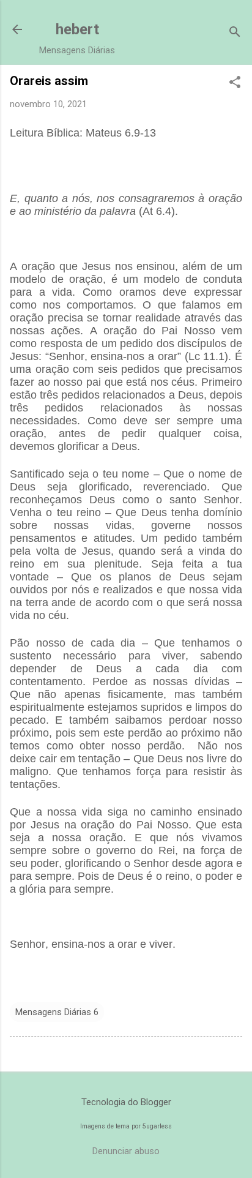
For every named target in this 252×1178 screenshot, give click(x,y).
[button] (235, 83)
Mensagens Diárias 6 (56, 1012)
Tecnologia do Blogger (126, 1102)
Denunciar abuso (126, 1151)
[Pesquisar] (235, 33)
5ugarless (157, 1126)
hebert (77, 29)
